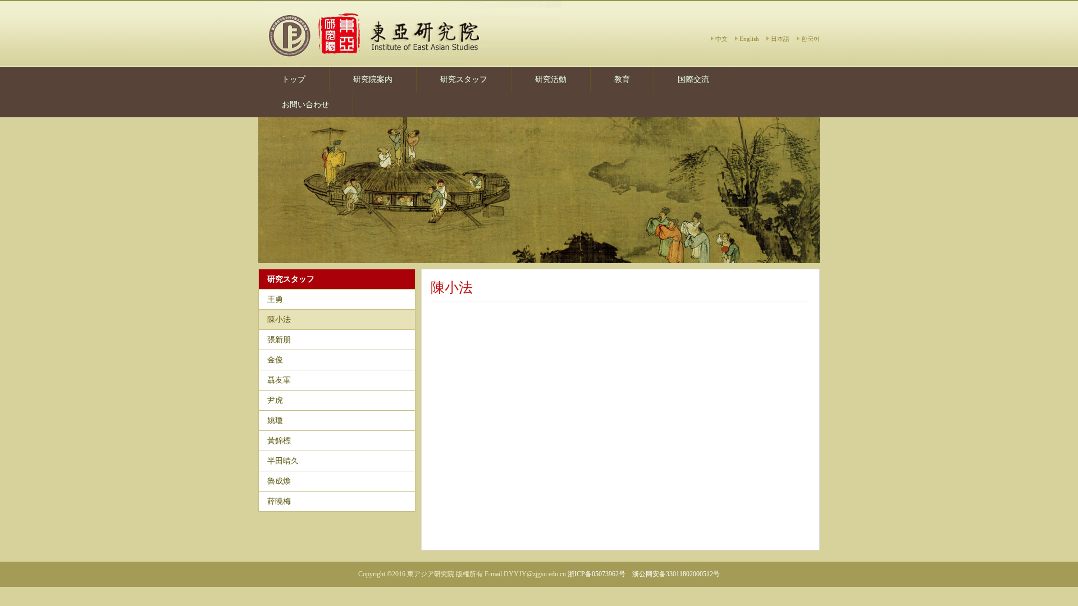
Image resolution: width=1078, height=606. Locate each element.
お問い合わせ (305, 104)
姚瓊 (275, 420)
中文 (721, 38)
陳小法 (279, 319)
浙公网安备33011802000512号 (676, 574)
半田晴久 (283, 461)
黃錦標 (279, 441)
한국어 (810, 38)
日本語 (780, 38)
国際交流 (693, 79)
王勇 (275, 299)
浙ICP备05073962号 (596, 574)
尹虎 (275, 400)
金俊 (275, 360)
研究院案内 (372, 79)
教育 (622, 79)
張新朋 (279, 340)
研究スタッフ (463, 79)
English (749, 38)
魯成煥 (279, 481)
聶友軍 (279, 380)
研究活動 (551, 79)
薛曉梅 (279, 501)
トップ (293, 79)
